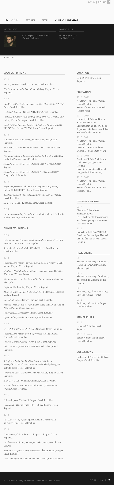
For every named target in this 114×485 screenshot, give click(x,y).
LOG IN (91, 2)
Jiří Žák (11, 19)
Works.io (13, 480)
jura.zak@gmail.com (68, 35)
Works (30, 20)
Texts (45, 20)
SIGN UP (102, 2)
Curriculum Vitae (66, 20)
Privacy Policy (54, 480)
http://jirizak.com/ (66, 38)
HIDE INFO (10, 57)
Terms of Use (41, 480)
